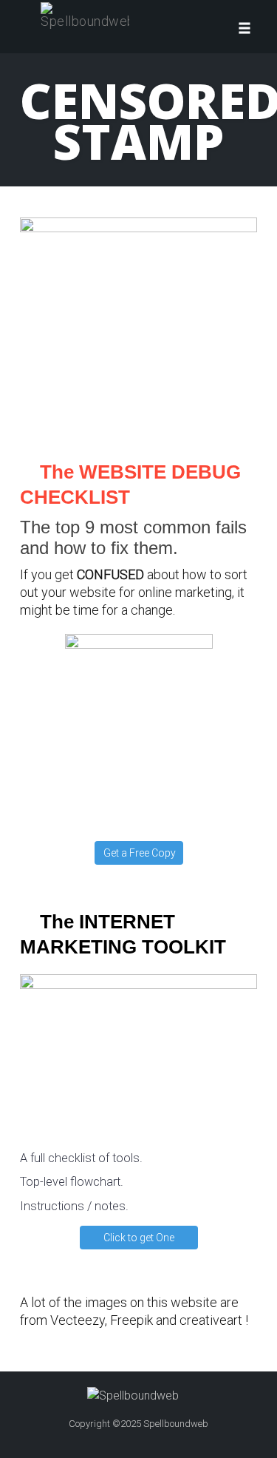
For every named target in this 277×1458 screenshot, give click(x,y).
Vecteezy (77, 1320)
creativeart (210, 1320)
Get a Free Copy (139, 853)
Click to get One (138, 1237)
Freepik (131, 1320)
